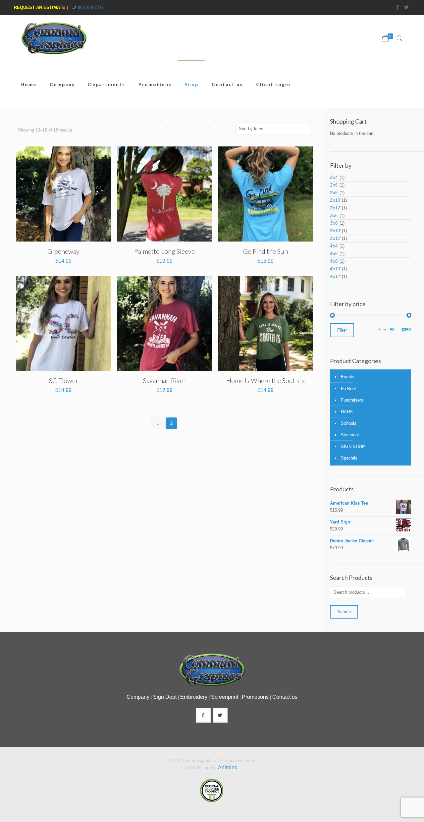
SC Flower (63, 380)
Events (347, 376)
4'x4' (334, 246)
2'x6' (334, 185)
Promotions (255, 697)
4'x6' (334, 253)
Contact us (284, 697)
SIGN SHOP (353, 446)
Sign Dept (165, 697)
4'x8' (334, 261)
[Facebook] (397, 7)
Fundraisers (352, 400)
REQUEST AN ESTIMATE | (41, 7)
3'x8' (334, 223)
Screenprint (224, 697)
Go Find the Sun (265, 251)
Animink (227, 767)
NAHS (347, 411)
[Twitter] (406, 7)
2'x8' (334, 192)
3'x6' (334, 215)
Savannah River (164, 380)
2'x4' (334, 177)
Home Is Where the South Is (265, 380)
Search (344, 611)
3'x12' (335, 238)
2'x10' (335, 200)
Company (138, 697)
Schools (348, 423)
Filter (342, 330)
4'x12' (335, 276)
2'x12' (335, 207)
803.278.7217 (91, 7)
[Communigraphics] (54, 43)
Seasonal (350, 434)
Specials (349, 458)
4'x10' (335, 268)
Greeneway (63, 251)
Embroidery (193, 697)
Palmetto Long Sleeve (164, 251)
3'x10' (335, 230)
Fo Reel (348, 388)
